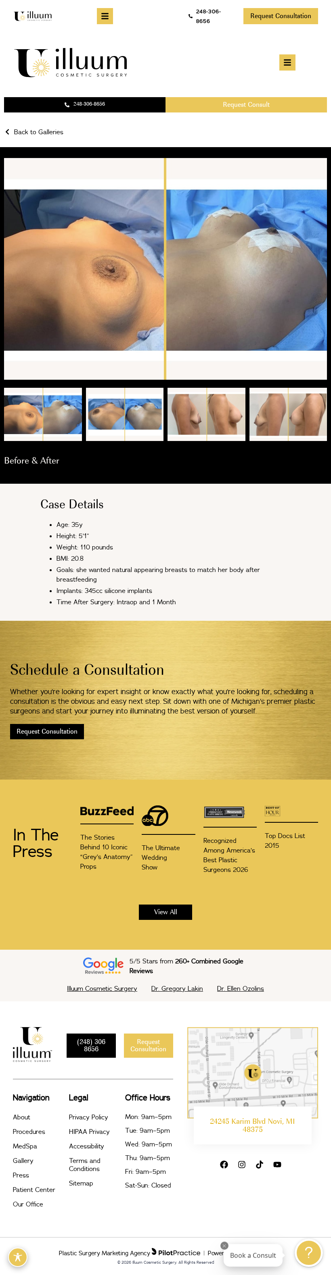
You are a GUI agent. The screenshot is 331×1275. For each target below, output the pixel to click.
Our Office (28, 1204)
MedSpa (25, 1146)
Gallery (23, 1160)
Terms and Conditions (85, 1164)
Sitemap (81, 1183)
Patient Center (34, 1190)
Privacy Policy (88, 1117)
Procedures (29, 1131)
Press (21, 1175)
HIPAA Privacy (89, 1131)
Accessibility (86, 1146)
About (21, 1117)
